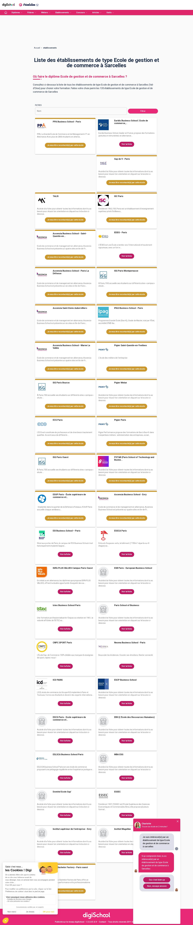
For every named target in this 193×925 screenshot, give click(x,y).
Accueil (37, 48)
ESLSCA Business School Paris (68, 754)
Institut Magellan (122, 829)
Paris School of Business (126, 605)
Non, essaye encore (156, 886)
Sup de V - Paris (122, 159)
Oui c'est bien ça (157, 879)
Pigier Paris (120, 420)
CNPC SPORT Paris (62, 642)
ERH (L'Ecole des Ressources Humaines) (134, 717)
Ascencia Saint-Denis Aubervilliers (70, 308)
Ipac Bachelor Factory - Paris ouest (70, 867)
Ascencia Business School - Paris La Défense (71, 272)
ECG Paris (58, 420)
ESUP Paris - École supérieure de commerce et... (69, 495)
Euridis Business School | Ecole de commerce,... (131, 122)
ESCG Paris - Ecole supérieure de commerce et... (69, 718)
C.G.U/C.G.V (91, 922)
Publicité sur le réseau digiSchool (69, 922)
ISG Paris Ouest (60, 457)
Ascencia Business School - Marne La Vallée (71, 346)
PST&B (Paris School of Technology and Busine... (134, 458)
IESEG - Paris (120, 232)
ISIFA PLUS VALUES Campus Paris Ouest (73, 568)
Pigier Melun (120, 382)
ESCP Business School (125, 680)
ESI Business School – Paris (66, 530)
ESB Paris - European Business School (133, 568)
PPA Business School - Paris (67, 121)
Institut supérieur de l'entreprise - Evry (72, 829)
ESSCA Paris (120, 530)
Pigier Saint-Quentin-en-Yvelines (130, 345)
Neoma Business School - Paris (129, 642)
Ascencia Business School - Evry (130, 494)
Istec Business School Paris (66, 605)
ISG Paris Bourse (61, 382)
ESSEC (117, 791)
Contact (102, 922)
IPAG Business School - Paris (128, 308)
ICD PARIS (58, 680)
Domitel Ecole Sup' (62, 791)
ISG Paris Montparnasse (126, 271)
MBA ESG (118, 754)
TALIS (56, 196)
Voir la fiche (127, 144)
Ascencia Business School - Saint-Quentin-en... (70, 234)
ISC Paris (118, 196)
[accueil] (5, 12)
